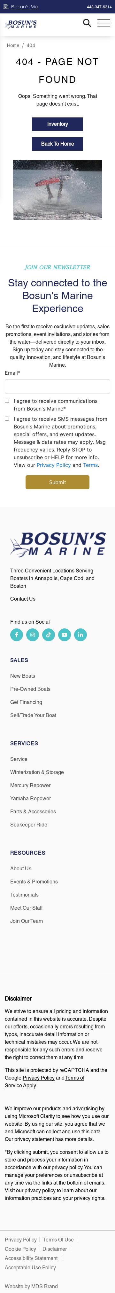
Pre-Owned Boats (30, 689)
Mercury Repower (30, 785)
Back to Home (57, 144)
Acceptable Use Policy (31, 1268)
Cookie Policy (20, 1249)
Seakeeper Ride (28, 825)
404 (31, 45)
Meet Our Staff (26, 908)
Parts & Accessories (33, 812)
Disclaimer (55, 1249)
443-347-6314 (99, 7)
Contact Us (22, 599)
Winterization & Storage (37, 772)
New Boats (22, 676)
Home (13, 45)
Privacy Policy (54, 465)
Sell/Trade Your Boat (33, 715)
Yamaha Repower (30, 798)
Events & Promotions (34, 882)
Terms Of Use (58, 1240)
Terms (90, 465)
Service (18, 759)
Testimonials (24, 895)
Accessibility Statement (32, 1258)
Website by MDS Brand (31, 1286)
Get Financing (26, 702)
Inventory (57, 124)
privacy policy (40, 1190)
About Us (20, 869)
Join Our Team (26, 921)
